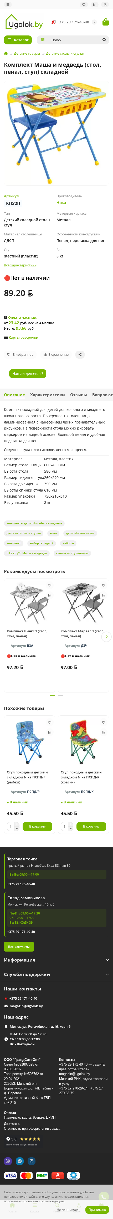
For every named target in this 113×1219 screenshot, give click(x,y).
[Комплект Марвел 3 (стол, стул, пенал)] (83, 603)
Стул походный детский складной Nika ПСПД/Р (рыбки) (27, 777)
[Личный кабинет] (105, 4)
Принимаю (97, 1209)
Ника (61, 202)
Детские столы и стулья (65, 53)
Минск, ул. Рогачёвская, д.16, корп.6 (40, 1026)
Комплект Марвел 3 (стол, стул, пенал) (82, 633)
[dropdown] (8, 4)
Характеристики (47, 394)
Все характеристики (20, 265)
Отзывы (78, 394)
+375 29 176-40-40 (21, 884)
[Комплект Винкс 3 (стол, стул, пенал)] (29, 603)
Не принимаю (68, 1209)
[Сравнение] (95, 4)
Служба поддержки (27, 974)
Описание (14, 394)
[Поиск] (104, 40)
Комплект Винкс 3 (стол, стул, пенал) (27, 633)
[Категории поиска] (42, 39)
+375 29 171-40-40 (73, 21)
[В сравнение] (50, 595)
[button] (6, 637)
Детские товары (27, 53)
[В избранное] (50, 585)
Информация (19, 960)
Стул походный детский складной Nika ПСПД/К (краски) (81, 777)
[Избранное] (84, 4)
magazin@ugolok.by (26, 1006)
